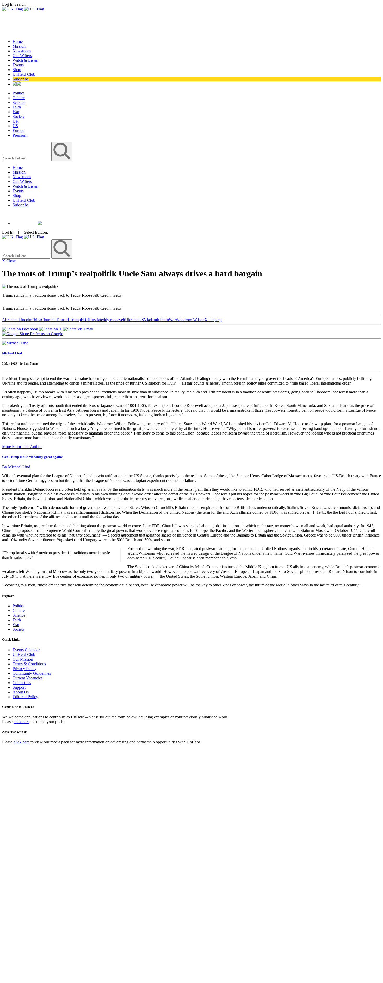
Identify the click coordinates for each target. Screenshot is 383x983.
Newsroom (22, 51)
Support (19, 687)
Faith (17, 107)
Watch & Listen (25, 60)
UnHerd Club (24, 74)
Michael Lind (12, 353)
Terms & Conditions (29, 664)
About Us (21, 692)
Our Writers (22, 55)
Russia (94, 319)
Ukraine (131, 319)
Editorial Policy (25, 696)
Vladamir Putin (156, 319)
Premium (20, 135)
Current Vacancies (27, 678)
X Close (9, 261)
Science (19, 102)
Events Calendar (26, 650)
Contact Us (22, 682)
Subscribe (21, 79)
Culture (19, 97)
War (16, 112)
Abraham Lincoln (16, 319)
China (36, 319)
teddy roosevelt (112, 319)
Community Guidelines (32, 673)
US (15, 126)
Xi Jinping (213, 319)
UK (16, 121)
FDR (85, 319)
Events (18, 65)
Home (18, 41)
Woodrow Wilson (190, 319)
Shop (17, 69)
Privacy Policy (24, 668)
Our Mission (23, 659)
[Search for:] (26, 158)
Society (19, 116)
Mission (19, 46)
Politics (18, 93)
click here (21, 721)
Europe (18, 130)
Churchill (49, 319)
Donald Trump (69, 319)
